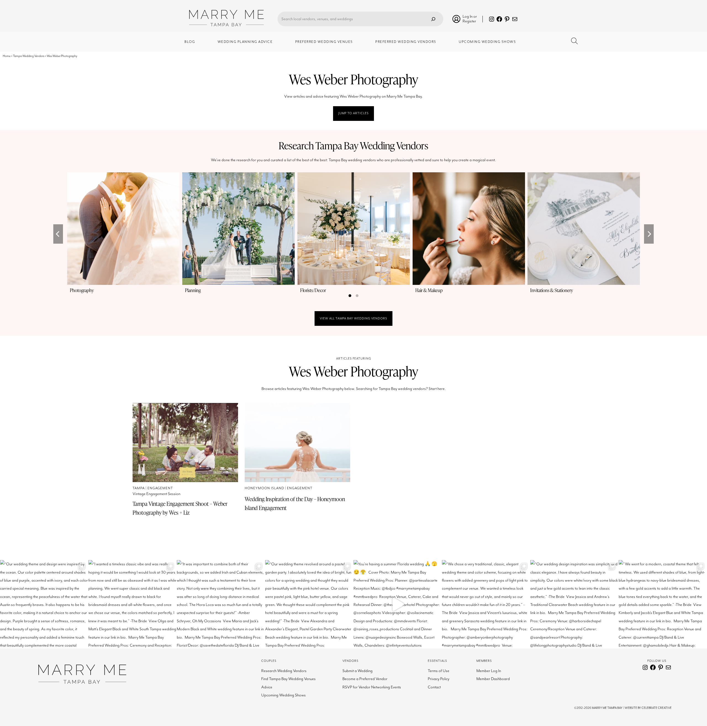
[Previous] (58, 234)
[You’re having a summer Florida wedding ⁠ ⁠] (398, 604)
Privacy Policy (438, 678)
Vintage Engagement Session (156, 493)
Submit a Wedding (357, 670)
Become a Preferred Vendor (364, 678)
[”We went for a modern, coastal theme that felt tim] (663, 604)
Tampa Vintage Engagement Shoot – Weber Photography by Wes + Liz (180, 508)
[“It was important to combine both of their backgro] (221, 604)
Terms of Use (438, 670)
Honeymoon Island (264, 488)
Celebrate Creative (657, 708)
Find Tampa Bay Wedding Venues (288, 678)
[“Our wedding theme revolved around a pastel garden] (309, 604)
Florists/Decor (313, 290)
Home (6, 56)
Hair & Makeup (429, 290)
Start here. (437, 388)
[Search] (433, 19)
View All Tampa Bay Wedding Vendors (353, 318)
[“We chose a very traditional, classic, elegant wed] (486, 604)
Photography (82, 290)
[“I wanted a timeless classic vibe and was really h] (132, 604)
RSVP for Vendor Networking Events (371, 687)
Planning (193, 290)
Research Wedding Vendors (284, 670)
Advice (266, 687)
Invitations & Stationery (551, 290)
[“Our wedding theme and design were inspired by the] (44, 604)
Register (469, 21)
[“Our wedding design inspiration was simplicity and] (574, 604)
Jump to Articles (353, 113)
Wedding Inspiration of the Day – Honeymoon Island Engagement (295, 503)
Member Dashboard (493, 678)
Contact (434, 687)
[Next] (649, 234)
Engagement (160, 488)
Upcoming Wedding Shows (283, 695)
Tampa (139, 488)
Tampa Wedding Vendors (28, 56)
